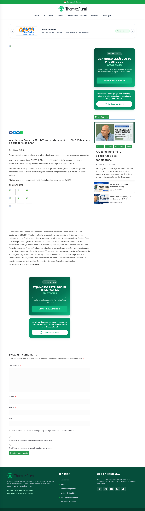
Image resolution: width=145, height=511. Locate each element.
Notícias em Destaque (69, 497)
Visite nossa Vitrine (48, 309)
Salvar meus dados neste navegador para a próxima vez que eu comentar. (43, 430)
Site (10, 418)
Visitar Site (122, 31)
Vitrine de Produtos (68, 502)
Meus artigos (119, 147)
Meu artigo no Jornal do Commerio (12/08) (119, 185)
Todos (129, 147)
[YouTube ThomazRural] (111, 489)
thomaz (113, 164)
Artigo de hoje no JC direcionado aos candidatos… (108, 156)
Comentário (15, 365)
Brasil (60, 16)
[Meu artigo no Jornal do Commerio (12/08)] (101, 187)
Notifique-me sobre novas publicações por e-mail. (30, 448)
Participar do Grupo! (51, 332)
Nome (12, 396)
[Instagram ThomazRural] (99, 489)
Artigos (94, 16)
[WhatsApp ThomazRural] (117, 489)
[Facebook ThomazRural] (105, 489)
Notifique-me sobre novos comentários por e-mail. (31, 440)
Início (37, 16)
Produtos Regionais (77, 16)
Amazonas (48, 16)
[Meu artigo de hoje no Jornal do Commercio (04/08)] (101, 199)
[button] (11, 132)
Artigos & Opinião (68, 493)
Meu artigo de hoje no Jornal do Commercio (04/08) (121, 197)
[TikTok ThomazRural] (123, 489)
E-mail (12, 407)
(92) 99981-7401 (28, 490)
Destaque (107, 16)
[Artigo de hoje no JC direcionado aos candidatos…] (114, 132)
